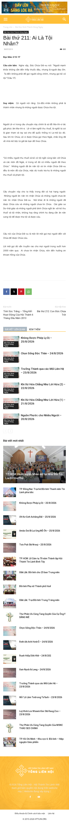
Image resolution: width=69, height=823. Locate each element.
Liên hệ (51, 813)
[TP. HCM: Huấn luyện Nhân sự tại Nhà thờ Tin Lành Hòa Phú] (34, 464)
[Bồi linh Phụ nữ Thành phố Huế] (9, 589)
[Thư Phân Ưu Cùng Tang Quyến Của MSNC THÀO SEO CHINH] (9, 728)
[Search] (64, 19)
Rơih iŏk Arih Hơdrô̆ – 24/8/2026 (36, 641)
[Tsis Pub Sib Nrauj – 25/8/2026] (9, 548)
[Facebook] (6, 291)
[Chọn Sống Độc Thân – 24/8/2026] (9, 631)
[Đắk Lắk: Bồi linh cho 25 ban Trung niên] (9, 575)
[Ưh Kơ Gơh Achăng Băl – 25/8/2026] (9, 520)
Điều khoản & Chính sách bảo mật (30, 813)
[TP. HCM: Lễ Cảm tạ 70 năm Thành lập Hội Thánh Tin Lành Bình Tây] (9, 562)
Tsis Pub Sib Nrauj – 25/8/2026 (35, 544)
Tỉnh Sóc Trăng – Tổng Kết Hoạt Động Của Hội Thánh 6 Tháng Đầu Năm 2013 (18, 315)
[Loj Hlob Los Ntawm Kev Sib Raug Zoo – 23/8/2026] (9, 714)
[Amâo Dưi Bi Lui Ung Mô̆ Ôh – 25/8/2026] (9, 534)
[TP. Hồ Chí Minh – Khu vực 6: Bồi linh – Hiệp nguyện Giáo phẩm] (9, 742)
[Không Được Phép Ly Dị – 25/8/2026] (9, 506)
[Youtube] (39, 797)
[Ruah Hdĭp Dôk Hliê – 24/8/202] (9, 659)
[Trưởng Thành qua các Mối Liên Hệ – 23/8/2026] (9, 686)
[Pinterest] (21, 291)
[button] (5, 19)
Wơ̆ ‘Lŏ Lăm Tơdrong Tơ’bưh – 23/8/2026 (40, 697)
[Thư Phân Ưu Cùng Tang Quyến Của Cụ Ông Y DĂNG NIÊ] (9, 617)
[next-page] (10, 431)
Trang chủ (7, 27)
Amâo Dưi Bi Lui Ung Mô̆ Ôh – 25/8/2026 (39, 530)
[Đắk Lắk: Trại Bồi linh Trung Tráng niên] (9, 603)
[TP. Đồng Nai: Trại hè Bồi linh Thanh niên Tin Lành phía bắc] (9, 492)
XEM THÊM (34, 329)
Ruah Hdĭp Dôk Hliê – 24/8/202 (35, 655)
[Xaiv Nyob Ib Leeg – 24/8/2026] (9, 673)
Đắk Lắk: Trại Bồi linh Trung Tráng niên (39, 600)
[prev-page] (5, 431)
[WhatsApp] (28, 291)
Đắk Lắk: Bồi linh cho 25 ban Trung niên (39, 572)
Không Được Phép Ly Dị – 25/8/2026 (37, 503)
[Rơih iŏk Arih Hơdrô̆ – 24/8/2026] (9, 645)
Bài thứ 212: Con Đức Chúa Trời (51, 313)
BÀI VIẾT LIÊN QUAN (15, 329)
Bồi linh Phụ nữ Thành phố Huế (35, 586)
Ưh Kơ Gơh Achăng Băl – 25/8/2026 (37, 517)
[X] (14, 291)
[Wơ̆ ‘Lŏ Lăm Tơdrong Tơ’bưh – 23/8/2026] (9, 700)
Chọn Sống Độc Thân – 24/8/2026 (42, 353)
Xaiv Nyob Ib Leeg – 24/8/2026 (35, 669)
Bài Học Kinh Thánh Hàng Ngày (29, 27)
